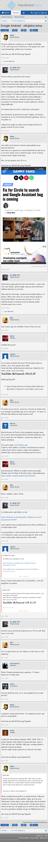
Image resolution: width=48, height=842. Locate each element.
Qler (11, 318)
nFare (12, 684)
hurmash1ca (14, 663)
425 (22, 30)
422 (13, 30)
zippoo (12, 354)
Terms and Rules (24, 838)
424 (19, 30)
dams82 (6, 61)
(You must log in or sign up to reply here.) (35, 822)
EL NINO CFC (15, 68)
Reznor (12, 423)
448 (31, 30)
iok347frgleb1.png (20, 445)
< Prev (3, 30)
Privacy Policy (34, 838)
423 (16, 30)
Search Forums (6, 17)
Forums (16, 12)
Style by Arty (43, 838)
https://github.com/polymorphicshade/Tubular (18, 475)
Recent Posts (19, 17)
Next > (35, 30)
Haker (12, 35)
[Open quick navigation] (46, 21)
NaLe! (12, 336)
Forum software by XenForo (9, 840)
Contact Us (39, 835)
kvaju (12, 730)
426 (25, 30)
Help (46, 835)
